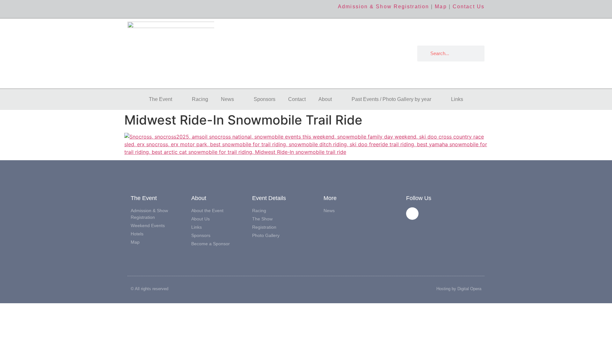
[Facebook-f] (412, 213)
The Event (160, 99)
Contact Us (468, 6)
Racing (200, 99)
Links (457, 99)
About (325, 99)
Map (441, 6)
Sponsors (264, 99)
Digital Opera (469, 288)
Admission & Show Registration (383, 6)
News (227, 99)
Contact (297, 99)
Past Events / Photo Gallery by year (391, 99)
